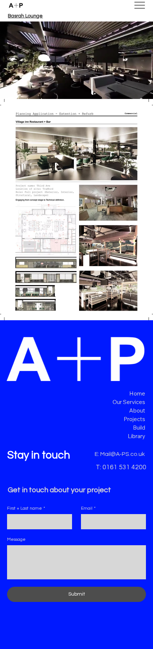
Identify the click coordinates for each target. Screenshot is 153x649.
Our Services (129, 401)
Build (139, 427)
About (137, 410)
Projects (134, 419)
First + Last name (26, 508)
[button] (140, 90)
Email (88, 508)
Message (16, 539)
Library (136, 436)
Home (137, 393)
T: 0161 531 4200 (121, 467)
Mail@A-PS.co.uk (122, 454)
